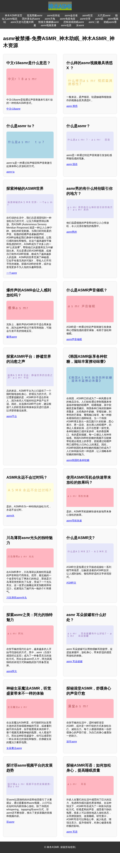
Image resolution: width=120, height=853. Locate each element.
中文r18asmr (13, 108)
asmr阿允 (11, 671)
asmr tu (10, 171)
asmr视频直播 (48, 25)
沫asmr (80, 25)
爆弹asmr (11, 336)
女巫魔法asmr (14, 748)
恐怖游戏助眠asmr (73, 22)
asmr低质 (66, 25)
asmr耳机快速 (74, 520)
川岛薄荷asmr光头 (16, 597)
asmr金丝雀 (71, 15)
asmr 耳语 (72, 831)
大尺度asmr (104, 15)
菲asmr (10, 822)
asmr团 (99, 18)
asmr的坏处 (53, 15)
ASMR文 (71, 582)
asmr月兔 (50, 18)
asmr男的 (71, 232)
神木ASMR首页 (13, 15)
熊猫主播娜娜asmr (48, 22)
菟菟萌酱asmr (34, 15)
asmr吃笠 (87, 15)
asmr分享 (85, 18)
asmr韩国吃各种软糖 (77, 460)
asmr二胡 (94, 22)
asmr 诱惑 (72, 106)
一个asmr (11, 273)
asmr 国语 (72, 164)
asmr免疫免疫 (67, 18)
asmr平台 (11, 416)
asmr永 (10, 515)
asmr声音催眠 (74, 339)
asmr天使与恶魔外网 (22, 22)
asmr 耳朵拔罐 (74, 661)
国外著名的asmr (31, 18)
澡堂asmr (71, 741)
